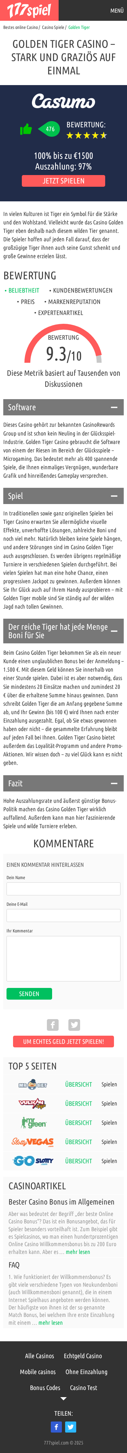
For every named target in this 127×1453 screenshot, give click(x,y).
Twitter (70, 1427)
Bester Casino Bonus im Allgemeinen (61, 1201)
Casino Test (83, 1387)
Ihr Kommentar (20, 930)
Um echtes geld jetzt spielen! (63, 1041)
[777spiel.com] (29, 10)
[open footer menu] (63, 1399)
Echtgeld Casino (83, 1355)
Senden (29, 993)
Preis (28, 301)
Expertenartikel (60, 312)
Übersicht (78, 1084)
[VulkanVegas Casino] (33, 1103)
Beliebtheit (23, 290)
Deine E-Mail (17, 904)
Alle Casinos (39, 1355)
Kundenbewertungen (83, 290)
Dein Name (16, 877)
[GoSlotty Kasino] (33, 1161)
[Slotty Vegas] (33, 1142)
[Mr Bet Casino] (33, 1084)
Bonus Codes (45, 1387)
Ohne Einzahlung (86, 1371)
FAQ (14, 1264)
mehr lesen (78, 1251)
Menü (117, 10)
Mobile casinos (38, 1371)
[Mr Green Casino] (33, 1123)
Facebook (56, 1427)
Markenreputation (74, 301)
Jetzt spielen (64, 180)
